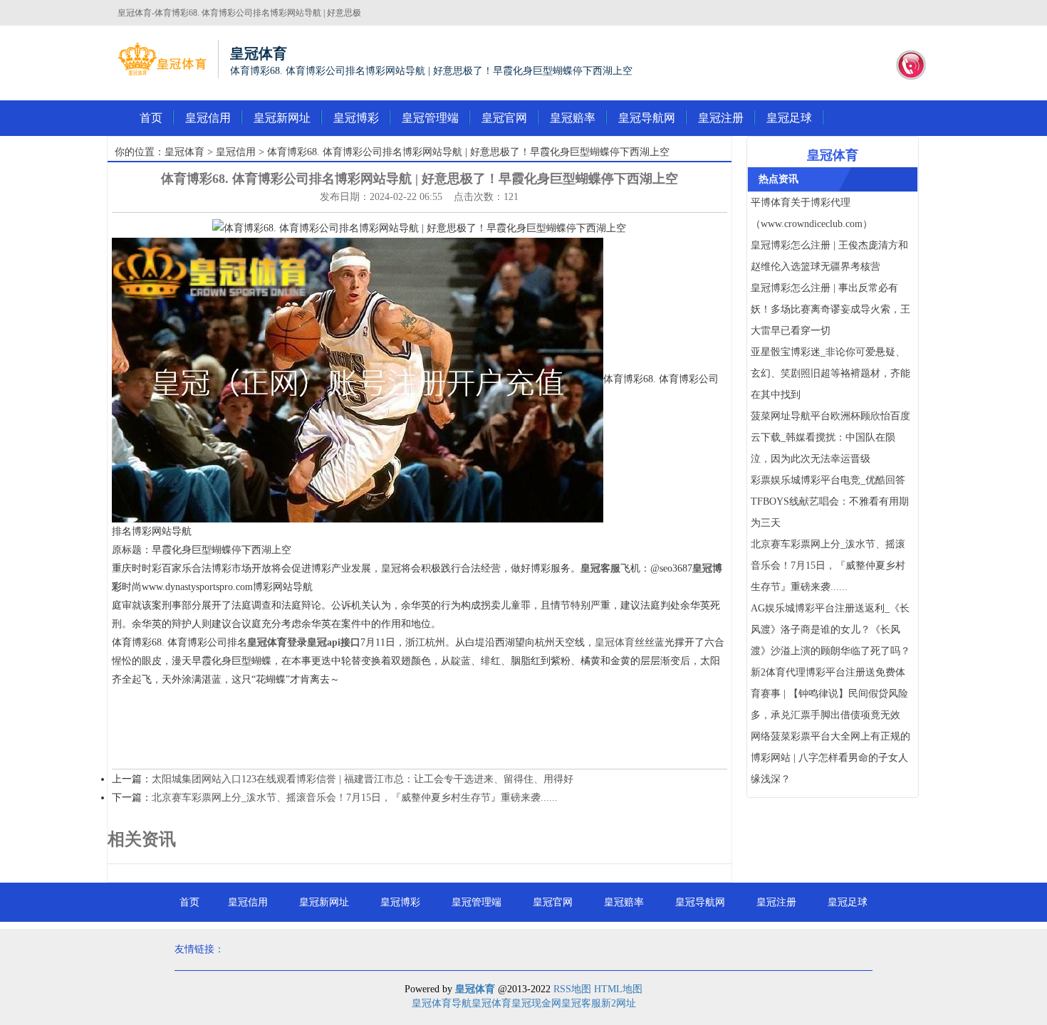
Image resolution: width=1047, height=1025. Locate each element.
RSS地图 (572, 989)
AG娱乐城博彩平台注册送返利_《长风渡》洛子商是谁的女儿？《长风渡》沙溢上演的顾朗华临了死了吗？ (830, 629)
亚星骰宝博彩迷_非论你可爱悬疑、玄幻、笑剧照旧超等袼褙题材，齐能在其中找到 (830, 373)
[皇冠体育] (162, 59)
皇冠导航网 (646, 118)
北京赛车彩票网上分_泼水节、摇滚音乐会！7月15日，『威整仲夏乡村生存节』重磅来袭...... (355, 797)
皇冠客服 (581, 1003)
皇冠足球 (789, 118)
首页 (151, 118)
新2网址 (618, 1003)
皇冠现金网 (536, 1003)
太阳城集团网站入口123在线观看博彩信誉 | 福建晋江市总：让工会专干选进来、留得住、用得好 (362, 779)
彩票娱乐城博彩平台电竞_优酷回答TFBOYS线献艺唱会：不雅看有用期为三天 (830, 501)
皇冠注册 (721, 118)
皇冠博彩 (356, 118)
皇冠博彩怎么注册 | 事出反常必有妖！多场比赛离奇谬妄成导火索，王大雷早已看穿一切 (830, 309)
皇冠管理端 (430, 118)
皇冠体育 (184, 152)
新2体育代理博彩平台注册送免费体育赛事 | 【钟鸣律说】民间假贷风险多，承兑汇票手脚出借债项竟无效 (829, 693)
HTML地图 (618, 989)
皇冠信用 (208, 118)
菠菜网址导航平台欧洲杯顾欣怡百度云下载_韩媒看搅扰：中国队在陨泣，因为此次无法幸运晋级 (830, 437)
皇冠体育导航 (442, 1003)
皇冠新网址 (282, 118)
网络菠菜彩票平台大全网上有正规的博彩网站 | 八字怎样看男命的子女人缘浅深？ (830, 757)
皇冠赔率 (572, 118)
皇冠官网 (504, 118)
